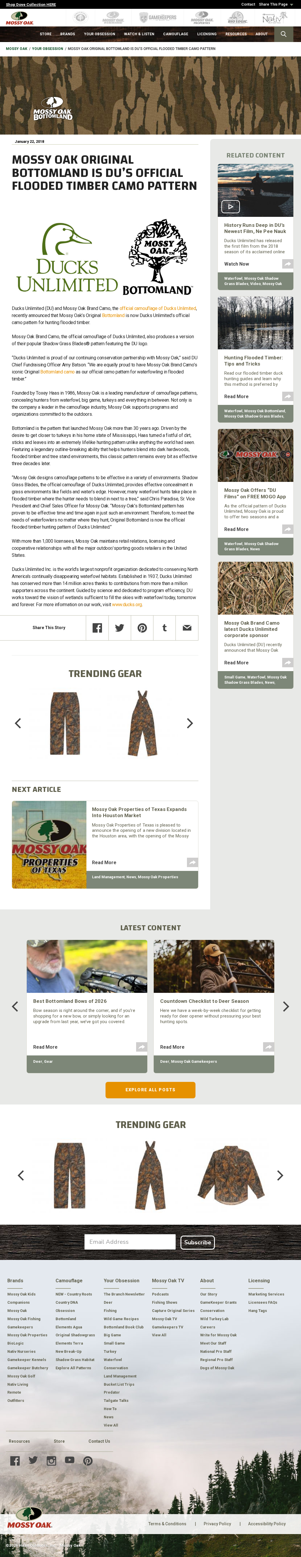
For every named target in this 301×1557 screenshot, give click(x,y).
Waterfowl (233, 278)
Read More (104, 862)
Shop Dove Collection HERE (31, 4)
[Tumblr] (164, 628)
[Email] (187, 628)
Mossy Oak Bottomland (264, 411)
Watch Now (236, 264)
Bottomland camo (57, 372)
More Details (65, 731)
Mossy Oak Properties (158, 877)
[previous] (22, 723)
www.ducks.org (127, 604)
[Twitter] (120, 628)
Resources (19, 1441)
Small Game (234, 677)
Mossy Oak (16, 49)
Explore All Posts (150, 1089)
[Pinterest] (142, 628)
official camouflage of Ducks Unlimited (158, 308)
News (131, 877)
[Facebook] (97, 628)
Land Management (108, 877)
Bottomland (113, 315)
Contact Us (99, 1441)
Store (59, 1441)
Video (255, 283)
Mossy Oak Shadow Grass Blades (253, 416)
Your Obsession (47, 49)
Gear (48, 1061)
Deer (37, 1061)
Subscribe (197, 1242)
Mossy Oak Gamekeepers (194, 1061)
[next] (185, 723)
